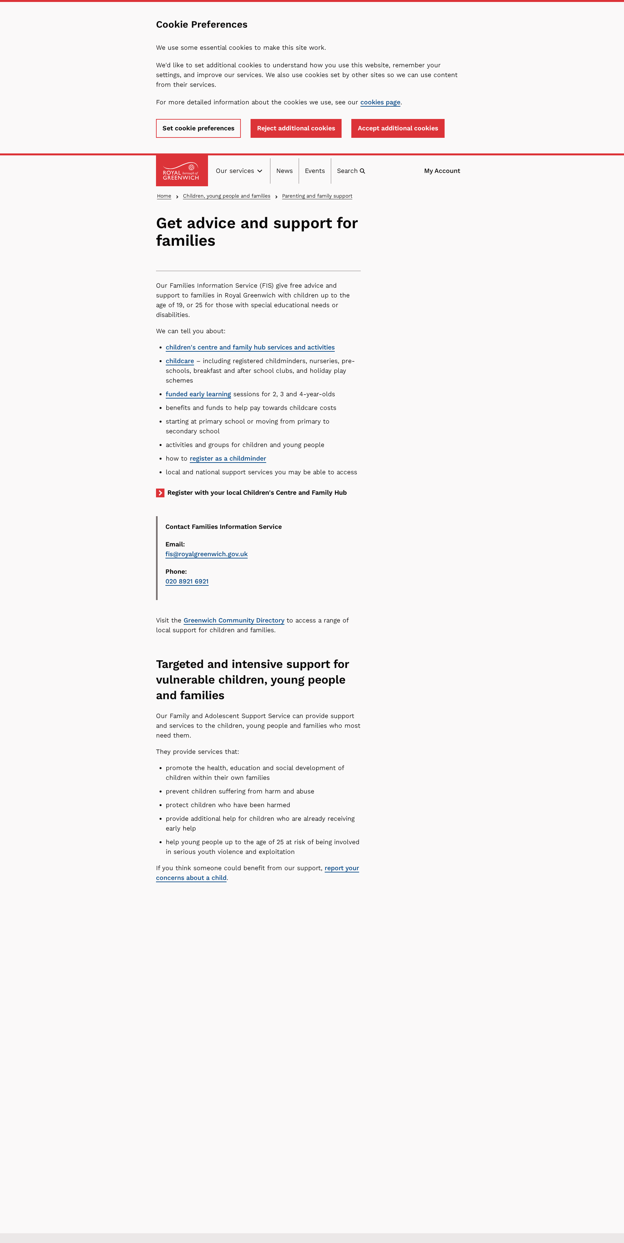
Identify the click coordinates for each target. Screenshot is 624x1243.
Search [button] (347, 171)
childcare (180, 361)
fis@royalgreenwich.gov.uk (206, 554)
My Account (442, 171)
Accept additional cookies (398, 128)
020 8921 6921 (187, 581)
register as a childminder (228, 458)
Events (315, 171)
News (284, 171)
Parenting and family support (317, 196)
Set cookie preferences (198, 128)
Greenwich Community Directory (234, 620)
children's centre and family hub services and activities (250, 347)
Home (164, 196)
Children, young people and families (226, 196)
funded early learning (198, 394)
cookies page (380, 102)
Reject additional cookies (296, 128)
